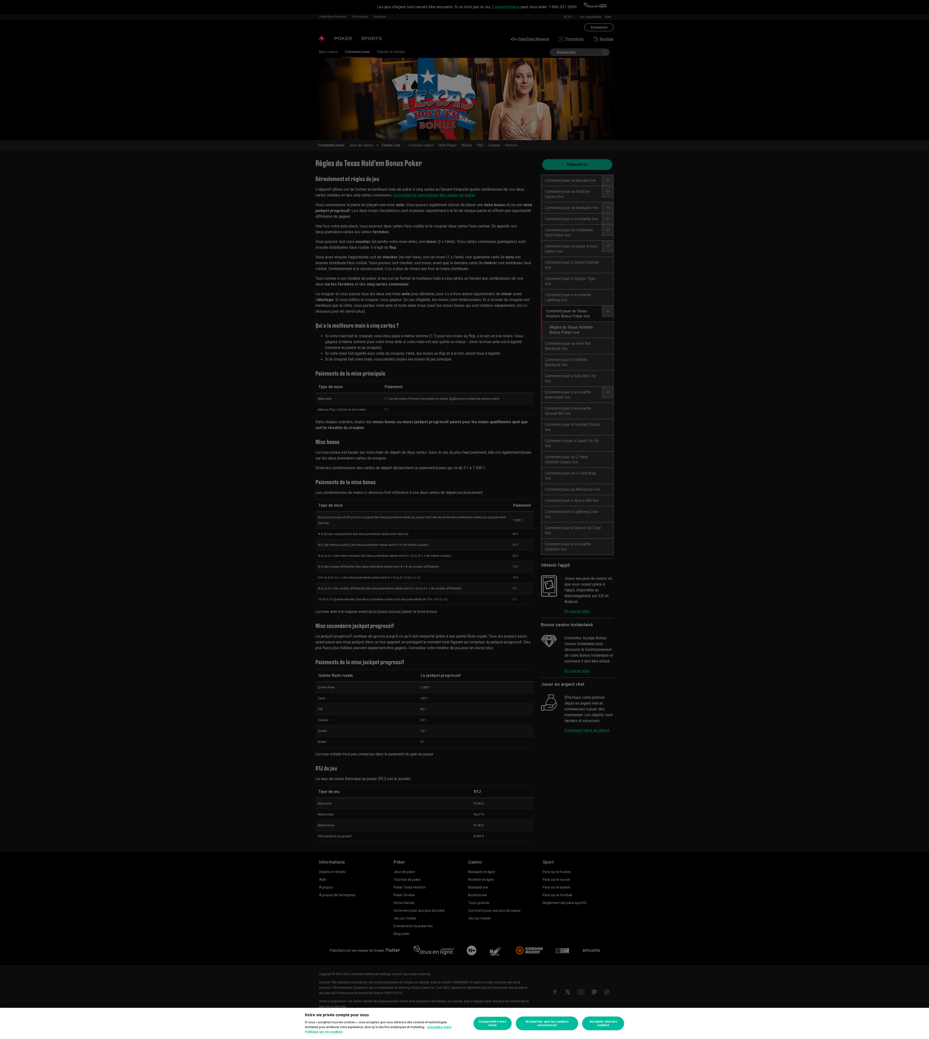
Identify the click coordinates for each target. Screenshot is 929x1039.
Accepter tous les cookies (603, 1023)
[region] (464, 1023)
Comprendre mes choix (492, 1023)
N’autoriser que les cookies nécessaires (547, 1023)
